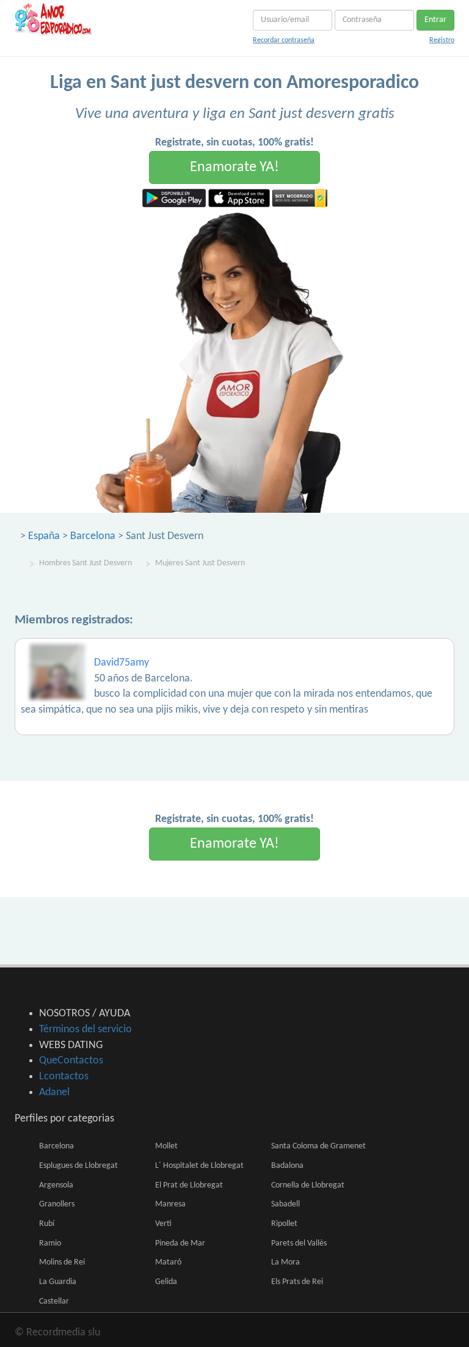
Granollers (57, 1204)
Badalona (287, 1165)
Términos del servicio (85, 1029)
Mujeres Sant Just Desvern (200, 563)
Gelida (166, 1281)
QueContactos (71, 1060)
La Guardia (57, 1281)
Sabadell (285, 1204)
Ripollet (284, 1223)
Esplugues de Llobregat (78, 1165)
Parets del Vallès (299, 1243)
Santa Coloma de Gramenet (318, 1146)
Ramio (50, 1243)
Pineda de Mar (180, 1243)
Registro (441, 40)
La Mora (285, 1262)
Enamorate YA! (234, 167)
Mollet (166, 1146)
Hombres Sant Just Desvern (85, 563)
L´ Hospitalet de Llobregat (199, 1165)
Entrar (435, 19)
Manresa (170, 1204)
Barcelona (92, 536)
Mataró (168, 1262)
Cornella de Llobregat (307, 1185)
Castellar (54, 1301)
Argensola (56, 1185)
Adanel (54, 1092)
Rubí (46, 1223)
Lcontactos (64, 1076)
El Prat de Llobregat (189, 1185)
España (44, 536)
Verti (163, 1223)
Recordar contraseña (283, 40)
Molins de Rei (62, 1262)
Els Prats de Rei (297, 1281)
